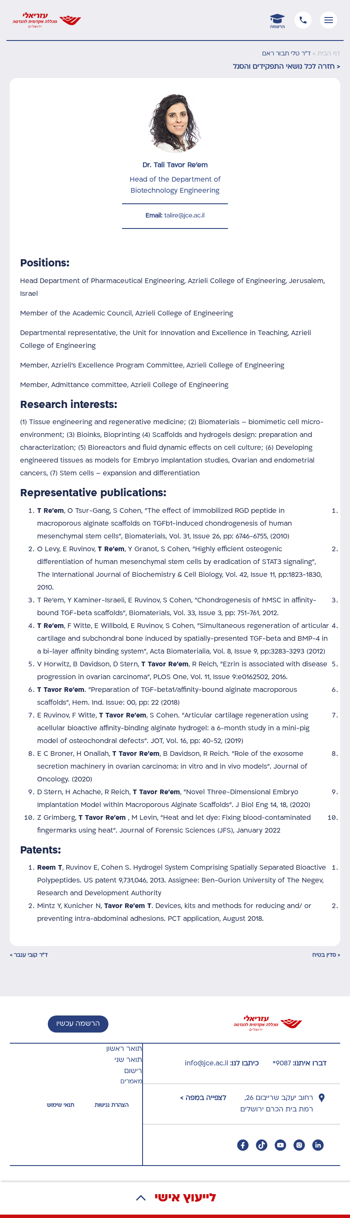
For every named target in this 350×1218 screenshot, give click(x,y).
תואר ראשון (124, 1049)
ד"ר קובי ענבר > (29, 955)
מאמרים (131, 1082)
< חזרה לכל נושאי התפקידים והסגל (286, 67)
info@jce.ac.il (206, 1063)
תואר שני (128, 1060)
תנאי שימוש (60, 1105)
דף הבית (329, 54)
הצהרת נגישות (111, 1105)
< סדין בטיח (326, 955)
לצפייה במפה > (203, 1098)
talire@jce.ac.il (184, 216)
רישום (133, 1071)
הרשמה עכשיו (78, 1024)
